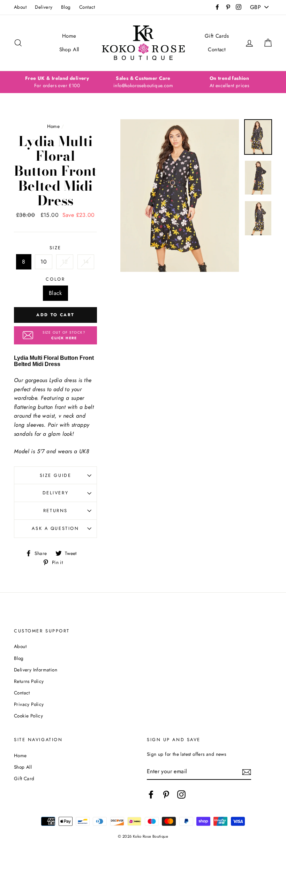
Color (55, 279)
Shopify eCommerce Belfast (143, 848)
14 (86, 262)
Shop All (69, 49)
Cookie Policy (28, 715)
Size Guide (56, 475)
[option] (57, 82)
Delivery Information (35, 669)
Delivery (43, 6)
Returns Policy (29, 681)
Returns (55, 510)
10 (43, 262)
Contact (87, 6)
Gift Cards (217, 36)
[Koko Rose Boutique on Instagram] (181, 794)
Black (55, 293)
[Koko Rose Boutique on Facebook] (151, 794)
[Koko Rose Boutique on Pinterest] (166, 794)
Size (55, 247)
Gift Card (24, 778)
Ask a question (55, 528)
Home (69, 36)
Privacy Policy (29, 704)
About (20, 6)
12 (65, 262)
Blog (66, 6)
